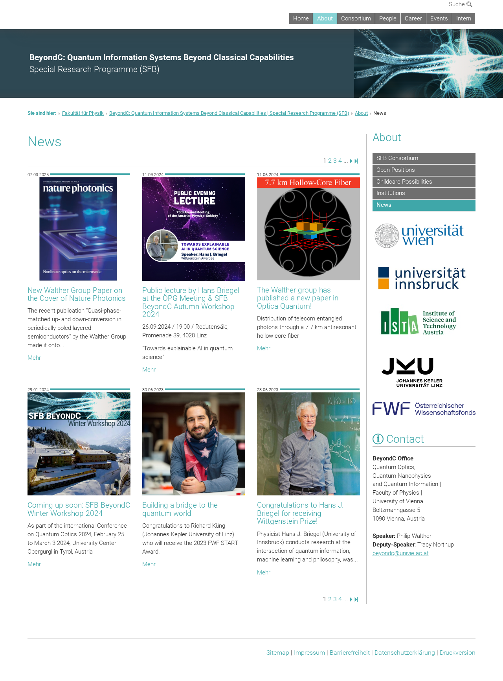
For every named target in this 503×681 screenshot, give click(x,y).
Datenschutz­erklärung (404, 652)
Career (413, 18)
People (388, 18)
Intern (463, 18)
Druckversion (457, 652)
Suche (457, 4)
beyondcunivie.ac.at (401, 553)
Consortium (356, 18)
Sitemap (277, 652)
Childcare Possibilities (404, 181)
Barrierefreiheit (350, 652)
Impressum (309, 652)
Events (439, 18)
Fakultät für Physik (83, 113)
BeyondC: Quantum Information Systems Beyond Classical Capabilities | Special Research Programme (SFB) (229, 113)
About (325, 18)
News (383, 204)
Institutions (390, 193)
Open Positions (395, 169)
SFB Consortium (397, 158)
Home (301, 18)
